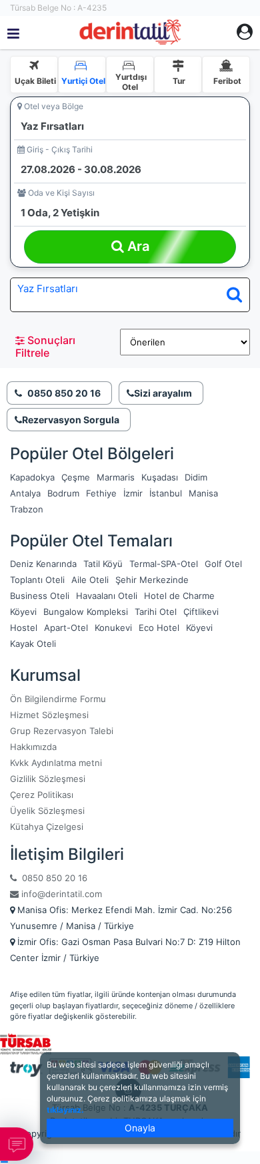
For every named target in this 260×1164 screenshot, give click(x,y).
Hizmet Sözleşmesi (49, 714)
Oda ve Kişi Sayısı (60, 193)
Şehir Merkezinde (152, 579)
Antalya (25, 493)
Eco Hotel (159, 627)
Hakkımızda (33, 746)
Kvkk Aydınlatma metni (56, 762)
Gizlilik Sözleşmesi (47, 778)
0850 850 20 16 (52, 878)
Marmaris (116, 477)
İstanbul (165, 493)
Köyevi (23, 611)
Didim (196, 477)
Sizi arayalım (163, 393)
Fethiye (101, 493)
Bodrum (63, 493)
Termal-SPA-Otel (163, 563)
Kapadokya (32, 477)
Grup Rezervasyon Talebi (61, 730)
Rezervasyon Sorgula (70, 419)
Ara (136, 246)
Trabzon (26, 509)
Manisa (203, 493)
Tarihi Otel (156, 611)
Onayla (140, 1127)
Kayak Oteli (33, 643)
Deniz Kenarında (43, 563)
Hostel (23, 627)
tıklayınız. (65, 1110)
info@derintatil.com (60, 893)
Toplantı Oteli (37, 579)
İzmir (133, 493)
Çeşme (75, 477)
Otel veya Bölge (52, 106)
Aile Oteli (90, 579)
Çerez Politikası (41, 794)
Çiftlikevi (201, 611)
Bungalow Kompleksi (85, 611)
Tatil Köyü (103, 563)
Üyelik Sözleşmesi (47, 810)
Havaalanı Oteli (106, 595)
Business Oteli (39, 595)
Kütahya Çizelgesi (46, 826)
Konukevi (113, 627)
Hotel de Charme (179, 595)
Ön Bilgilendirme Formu (58, 698)
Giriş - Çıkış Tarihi (59, 149)
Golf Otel (223, 563)
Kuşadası (159, 477)
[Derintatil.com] (130, 32)
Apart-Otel (66, 627)
